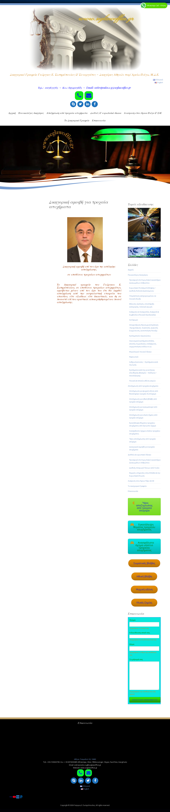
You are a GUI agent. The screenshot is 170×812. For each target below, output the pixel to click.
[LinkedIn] (87, 104)
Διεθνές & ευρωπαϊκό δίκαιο (105, 112)
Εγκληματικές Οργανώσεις (140, 336)
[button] (144, 220)
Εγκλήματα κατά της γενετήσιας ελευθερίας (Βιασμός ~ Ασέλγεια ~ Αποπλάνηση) (143, 373)
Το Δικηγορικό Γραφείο (76, 120)
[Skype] (73, 104)
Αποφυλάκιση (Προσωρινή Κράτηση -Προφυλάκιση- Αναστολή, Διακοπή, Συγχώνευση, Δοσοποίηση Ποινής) (143, 328)
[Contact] (88, 95)
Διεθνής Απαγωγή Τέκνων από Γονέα (144, 468)
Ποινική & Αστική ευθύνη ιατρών (142, 381)
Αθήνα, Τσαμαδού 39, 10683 (85, 759)
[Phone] (79, 95)
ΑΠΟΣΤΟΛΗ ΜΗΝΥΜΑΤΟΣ (145, 700)
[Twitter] (80, 104)
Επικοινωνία (99, 120)
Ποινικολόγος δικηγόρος (31, 112)
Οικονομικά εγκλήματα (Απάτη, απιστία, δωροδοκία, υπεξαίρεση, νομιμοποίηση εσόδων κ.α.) (142, 344)
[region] (144, 224)
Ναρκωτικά (133, 357)
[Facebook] (95, 104)
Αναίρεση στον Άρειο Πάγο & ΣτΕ (143, 112)
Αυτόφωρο (133, 320)
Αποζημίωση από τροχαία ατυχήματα (67, 112)
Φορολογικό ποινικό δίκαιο (140, 352)
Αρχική (12, 112)
